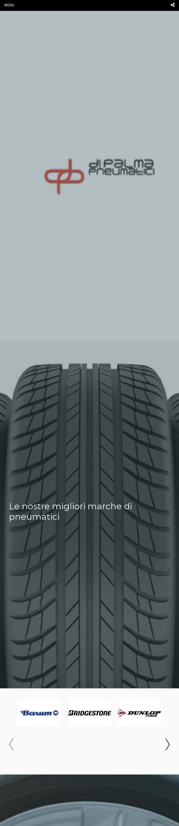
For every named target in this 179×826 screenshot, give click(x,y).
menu (9, 5)
